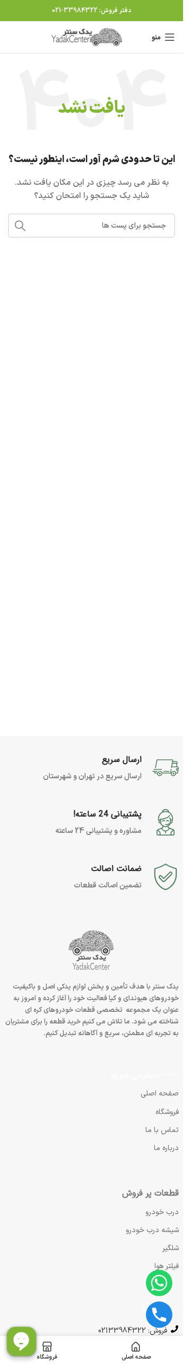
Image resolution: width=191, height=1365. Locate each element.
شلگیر (170, 1248)
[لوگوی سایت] (88, 36)
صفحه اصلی (160, 1093)
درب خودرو (162, 1212)
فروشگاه (167, 1112)
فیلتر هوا (166, 1266)
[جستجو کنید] (20, 225)
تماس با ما (162, 1130)
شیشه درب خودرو (152, 1230)
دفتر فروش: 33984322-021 (92, 10)
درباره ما (166, 1148)
